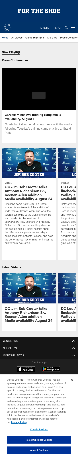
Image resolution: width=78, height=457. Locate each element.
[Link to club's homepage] (7, 26)
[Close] (72, 384)
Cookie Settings (39, 429)
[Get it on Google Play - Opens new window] (51, 370)
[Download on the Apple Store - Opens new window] (26, 369)
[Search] (66, 27)
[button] (38, 95)
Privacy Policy (47, 422)
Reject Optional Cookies (39, 439)
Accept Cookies (39, 450)
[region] (39, 417)
